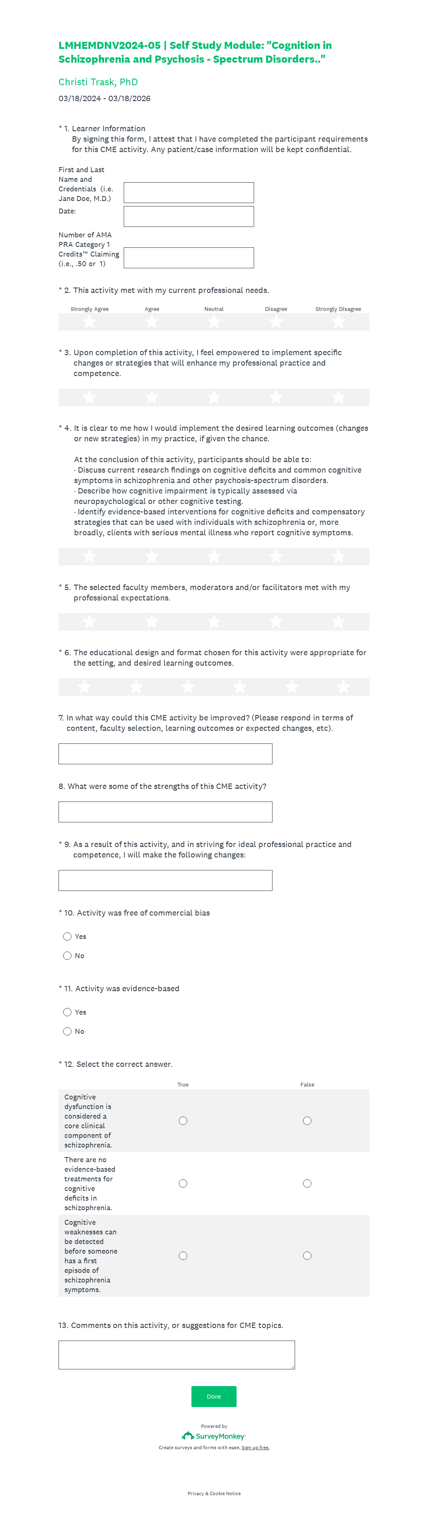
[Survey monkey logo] (214, 1435)
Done (214, 1396)
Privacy (196, 1493)
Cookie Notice (225, 1493)
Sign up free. (256, 1447)
